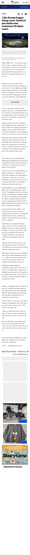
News (4, 14)
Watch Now (25, 2)
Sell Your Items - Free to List (15, 351)
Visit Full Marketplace (20, 354)
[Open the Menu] (2, 2)
